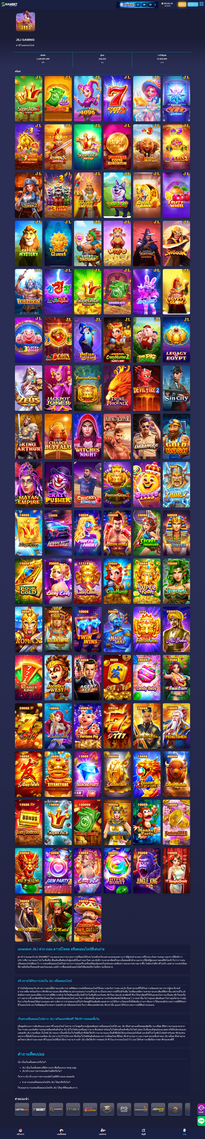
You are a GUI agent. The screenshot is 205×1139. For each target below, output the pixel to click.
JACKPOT (167, 6)
